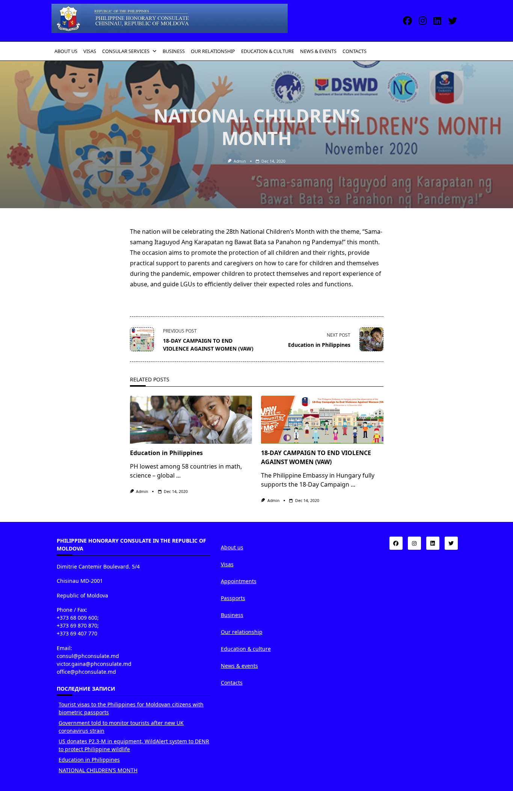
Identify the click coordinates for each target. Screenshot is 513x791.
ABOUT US (65, 51)
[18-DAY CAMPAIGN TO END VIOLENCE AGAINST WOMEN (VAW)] (322, 420)
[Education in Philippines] (191, 420)
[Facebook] (407, 21)
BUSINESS (174, 51)
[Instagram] (423, 21)
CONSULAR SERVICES (125, 51)
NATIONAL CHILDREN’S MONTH (98, 770)
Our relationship (242, 631)
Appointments (238, 581)
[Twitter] (452, 21)
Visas (227, 564)
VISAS (89, 51)
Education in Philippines (166, 453)
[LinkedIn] (437, 21)
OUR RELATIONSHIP (213, 51)
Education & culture (246, 648)
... (178, 475)
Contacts (232, 682)
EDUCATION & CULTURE (267, 51)
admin (240, 161)
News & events (239, 665)
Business (232, 615)
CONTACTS (355, 51)
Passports (233, 598)
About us (232, 547)
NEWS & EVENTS (318, 51)
